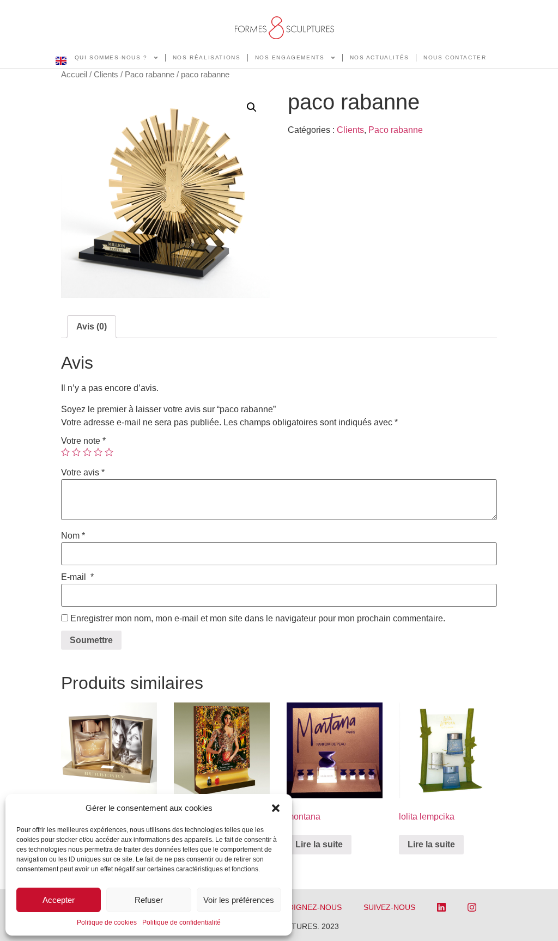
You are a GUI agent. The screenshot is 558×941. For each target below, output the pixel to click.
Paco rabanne (149, 74)
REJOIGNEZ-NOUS (308, 907)
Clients (106, 74)
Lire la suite (319, 844)
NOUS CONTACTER (454, 57)
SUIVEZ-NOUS (389, 907)
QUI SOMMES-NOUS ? (111, 57)
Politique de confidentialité (181, 922)
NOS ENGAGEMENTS (290, 57)
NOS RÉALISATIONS (207, 57)
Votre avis (83, 472)
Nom (73, 535)
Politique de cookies (107, 922)
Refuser (149, 900)
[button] (275, 808)
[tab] (91, 326)
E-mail (77, 577)
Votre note (83, 441)
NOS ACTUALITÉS (379, 57)
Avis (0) (91, 326)
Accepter (59, 900)
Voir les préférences (238, 900)
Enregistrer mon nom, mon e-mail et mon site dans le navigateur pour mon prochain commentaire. (257, 618)
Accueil (74, 74)
